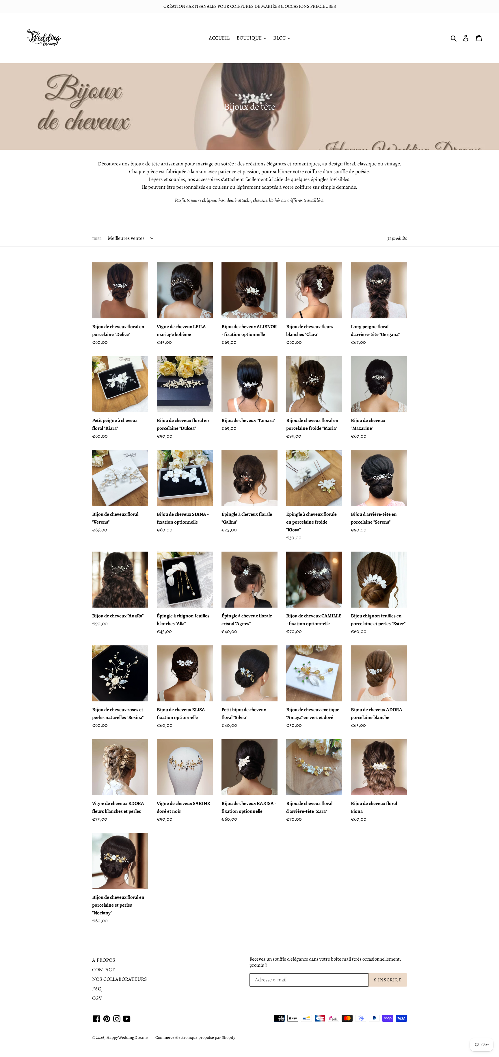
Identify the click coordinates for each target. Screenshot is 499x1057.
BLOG (280, 37)
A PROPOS (103, 960)
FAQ (97, 988)
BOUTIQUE (250, 37)
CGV (97, 998)
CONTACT (103, 969)
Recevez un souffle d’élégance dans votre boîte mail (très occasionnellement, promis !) (325, 962)
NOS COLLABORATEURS (119, 979)
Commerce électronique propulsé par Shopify (195, 1037)
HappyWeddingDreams (127, 1037)
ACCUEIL (219, 37)
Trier (96, 238)
